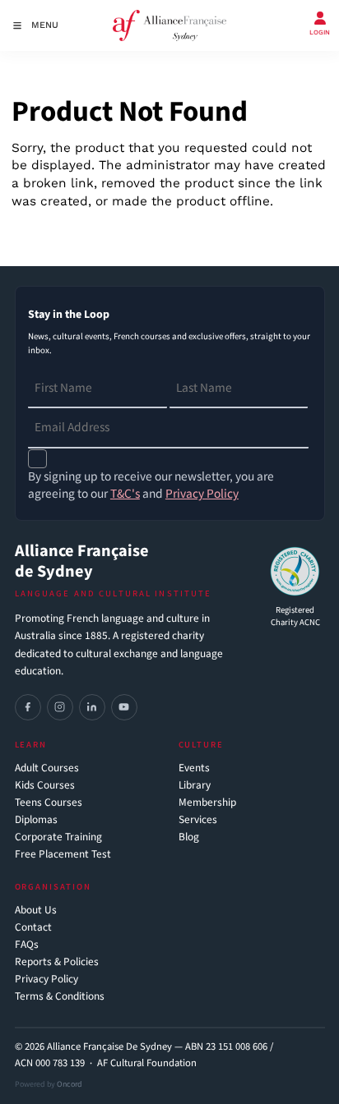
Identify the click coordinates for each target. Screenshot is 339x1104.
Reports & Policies (57, 962)
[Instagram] (60, 707)
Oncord (69, 1084)
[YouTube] (124, 707)
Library (195, 786)
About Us (36, 911)
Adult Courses (47, 768)
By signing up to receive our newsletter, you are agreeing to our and (151, 485)
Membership (207, 803)
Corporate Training (58, 837)
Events (194, 768)
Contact (33, 928)
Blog (189, 837)
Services (198, 820)
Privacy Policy (46, 980)
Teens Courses (48, 803)
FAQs (27, 945)
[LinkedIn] (92, 707)
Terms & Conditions (59, 997)
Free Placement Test (63, 855)
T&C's (125, 493)
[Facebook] (28, 707)
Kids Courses (45, 786)
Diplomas (36, 820)
